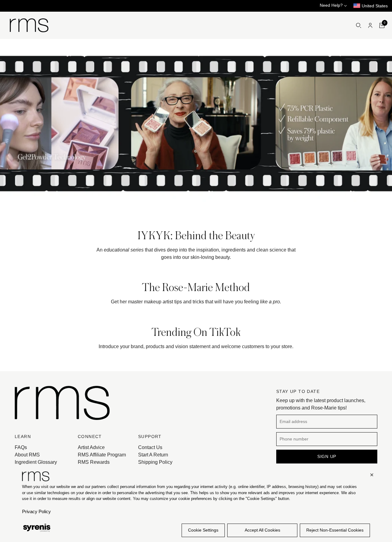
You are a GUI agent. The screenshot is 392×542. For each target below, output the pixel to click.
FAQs (21, 447)
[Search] (358, 25)
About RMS (27, 454)
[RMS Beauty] (29, 25)
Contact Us (150, 447)
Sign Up (326, 456)
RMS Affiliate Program (102, 454)
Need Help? (332, 5)
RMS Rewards (94, 462)
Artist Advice (91, 447)
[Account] (370, 25)
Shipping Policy (155, 462)
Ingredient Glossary (36, 462)
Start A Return (153, 454)
